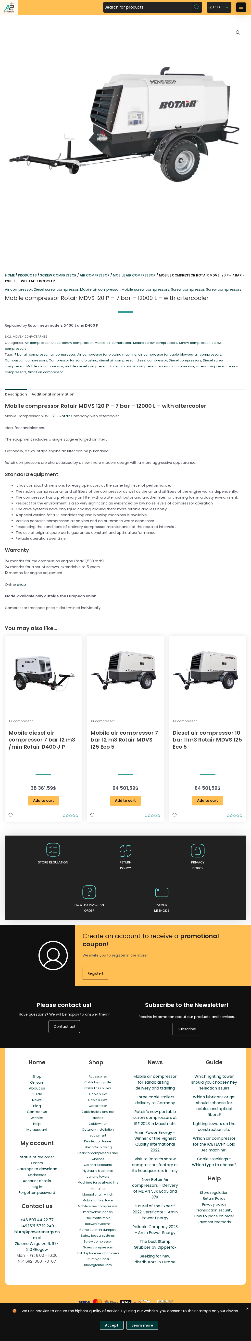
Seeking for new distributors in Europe (155, 1259)
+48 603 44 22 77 (37, 1220)
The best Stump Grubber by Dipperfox (155, 1244)
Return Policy (214, 1198)
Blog (37, 1105)
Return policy (125, 865)
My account (37, 1129)
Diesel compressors (185, 360)
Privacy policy (214, 1204)
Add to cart (43, 800)
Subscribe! (187, 1029)
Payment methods (161, 907)
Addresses (36, 1175)
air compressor (62, 354)
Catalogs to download (37, 1168)
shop (21, 584)
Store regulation (53, 862)
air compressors (208, 354)
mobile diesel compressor (86, 366)
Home (10, 275)
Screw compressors (223, 289)
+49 (24, 1226)
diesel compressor (152, 360)
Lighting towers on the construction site (214, 1126)
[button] (238, 32)
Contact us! (64, 1026)
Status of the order (37, 1157)
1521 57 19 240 (41, 1226)
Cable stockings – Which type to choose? (214, 1162)
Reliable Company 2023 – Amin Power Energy (155, 1229)
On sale (37, 1082)
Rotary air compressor (139, 366)
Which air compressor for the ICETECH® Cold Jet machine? (214, 1144)
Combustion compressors (26, 360)
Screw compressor (58, 275)
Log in (37, 1186)
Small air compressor (45, 372)
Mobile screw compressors (145, 289)
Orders (37, 1163)
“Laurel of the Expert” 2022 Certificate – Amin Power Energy (155, 1212)
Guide (37, 1094)
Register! (95, 973)
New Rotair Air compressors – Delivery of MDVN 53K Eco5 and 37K (155, 1188)
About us (37, 1088)
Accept (111, 1325)
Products (27, 275)
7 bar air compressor (31, 354)
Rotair (114, 366)
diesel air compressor (117, 360)
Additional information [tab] (53, 394)
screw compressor (211, 366)
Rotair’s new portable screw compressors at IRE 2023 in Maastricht (155, 1117)
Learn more (142, 1325)
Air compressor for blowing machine (107, 354)
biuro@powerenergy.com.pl (37, 1235)
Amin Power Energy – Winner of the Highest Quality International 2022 (155, 1141)
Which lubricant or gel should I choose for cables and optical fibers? (214, 1105)
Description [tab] (16, 394)
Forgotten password (37, 1192)
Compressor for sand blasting (73, 360)
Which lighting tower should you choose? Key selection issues (214, 1082)
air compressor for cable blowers (165, 354)
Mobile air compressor (134, 275)
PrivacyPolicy (197, 865)
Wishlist (37, 1117)
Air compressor (95, 275)
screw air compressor (176, 366)
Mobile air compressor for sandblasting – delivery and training (155, 1082)
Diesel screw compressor (56, 289)
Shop (36, 1076)
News (37, 1100)
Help (37, 1123)
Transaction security (214, 1210)
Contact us (37, 1111)
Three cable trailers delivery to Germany (155, 1100)
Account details (37, 1180)
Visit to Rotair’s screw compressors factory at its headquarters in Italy (155, 1164)
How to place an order (89, 907)
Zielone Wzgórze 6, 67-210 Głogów (37, 1246)
